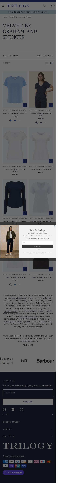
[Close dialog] (54, 226)
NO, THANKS (37, 249)
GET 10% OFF (37, 246)
